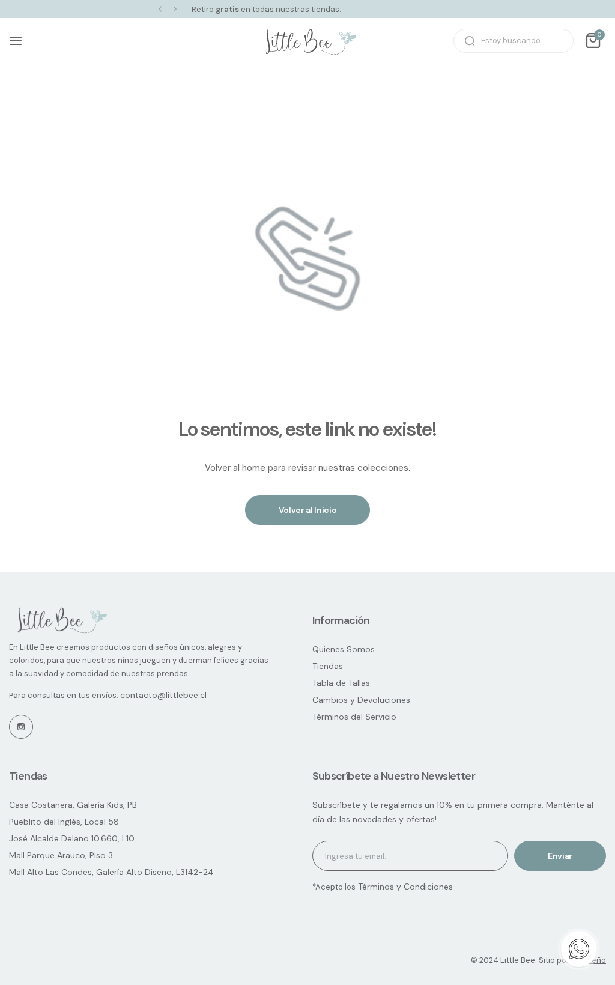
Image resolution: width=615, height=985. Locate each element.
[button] (160, 9)
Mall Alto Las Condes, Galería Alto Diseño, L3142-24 (111, 872)
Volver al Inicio (308, 510)
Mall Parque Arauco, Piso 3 (61, 855)
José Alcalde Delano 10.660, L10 (72, 838)
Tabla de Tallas (341, 682)
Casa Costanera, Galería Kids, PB (73, 804)
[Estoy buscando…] (469, 41)
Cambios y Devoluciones (361, 699)
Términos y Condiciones (404, 886)
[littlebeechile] (307, 41)
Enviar (560, 855)
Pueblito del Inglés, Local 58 (64, 821)
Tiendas (327, 666)
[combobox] (513, 41)
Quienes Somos (343, 649)
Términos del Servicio (354, 716)
